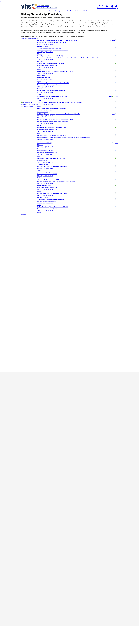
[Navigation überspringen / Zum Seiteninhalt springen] (1, 1)
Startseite (23, 214)
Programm (51, 11)
